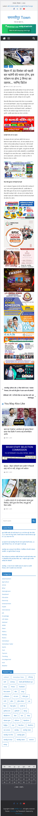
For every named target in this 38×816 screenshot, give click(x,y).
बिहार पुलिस (13, 706)
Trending (5, 656)
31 (29, 782)
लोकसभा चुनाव (7, 720)
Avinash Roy (18, 86)
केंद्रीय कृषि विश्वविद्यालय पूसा (26, 682)
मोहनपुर (25, 711)
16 (24, 776)
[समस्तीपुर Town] (4, 38)
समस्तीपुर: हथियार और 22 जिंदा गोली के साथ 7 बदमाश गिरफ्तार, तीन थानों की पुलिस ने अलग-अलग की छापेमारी (18, 389)
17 (29, 776)
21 (14, 779)
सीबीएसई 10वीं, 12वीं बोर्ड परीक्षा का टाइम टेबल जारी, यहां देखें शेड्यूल (18, 396)
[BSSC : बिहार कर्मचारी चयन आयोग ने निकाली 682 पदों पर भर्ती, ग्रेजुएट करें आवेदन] (19, 446)
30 (24, 782)
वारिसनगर (17, 720)
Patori (4, 628)
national (6, 677)
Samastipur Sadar (7, 644)
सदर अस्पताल (7, 730)
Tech (3, 650)
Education (5, 597)
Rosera (4, 638)
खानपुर (5, 687)
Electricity (5, 600)
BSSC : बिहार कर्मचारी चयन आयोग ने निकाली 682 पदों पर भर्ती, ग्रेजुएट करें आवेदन (19, 467)
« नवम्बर (16, 787)
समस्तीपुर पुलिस (21, 735)
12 (4, 776)
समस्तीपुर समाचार (21, 740)
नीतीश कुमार (25, 696)
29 (19, 782)
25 (34, 779)
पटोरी (5, 701)
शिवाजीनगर (30, 725)
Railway (4, 635)
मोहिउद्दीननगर (7, 716)
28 (14, 782)
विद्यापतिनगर (26, 720)
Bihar (6, 66)
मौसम (15, 716)
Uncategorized (6, 659)
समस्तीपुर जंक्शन (27, 730)
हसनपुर (5, 744)
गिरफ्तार (13, 687)
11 (34, 773)
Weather (4, 666)
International (6, 610)
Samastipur (5, 641)
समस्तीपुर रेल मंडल (8, 740)
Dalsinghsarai (6, 591)
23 (24, 779)
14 (14, 776)
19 (4, 779)
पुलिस (11, 701)
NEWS (11, 66)
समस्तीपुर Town (19, 17)
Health (4, 607)
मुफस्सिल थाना (7, 711)
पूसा (29, 701)
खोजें (33, 521)
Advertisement (6, 579)
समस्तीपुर (16, 730)
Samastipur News (18, 677)
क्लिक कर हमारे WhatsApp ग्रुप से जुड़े (19, 30)
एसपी (5, 682)
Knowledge (5, 616)
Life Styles (5, 619)
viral (3, 662)
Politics (4, 631)
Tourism (4, 653)
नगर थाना (16, 696)
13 (9, 776)
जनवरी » (21, 787)
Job (3, 613)
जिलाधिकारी (22, 687)
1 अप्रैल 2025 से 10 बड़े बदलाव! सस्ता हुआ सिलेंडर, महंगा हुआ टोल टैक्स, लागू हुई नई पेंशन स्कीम (18, 502)
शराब (13, 725)
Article (4, 585)
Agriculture (5, 582)
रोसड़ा (28, 716)
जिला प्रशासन (7, 691)
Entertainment (6, 603)
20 (9, 779)
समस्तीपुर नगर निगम (8, 735)
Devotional (5, 594)
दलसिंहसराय (6, 696)
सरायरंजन (31, 740)
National (4, 622)
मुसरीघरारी (17, 711)
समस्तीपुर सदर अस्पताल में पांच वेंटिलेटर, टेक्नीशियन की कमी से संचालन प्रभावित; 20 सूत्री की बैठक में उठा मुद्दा (20, 7)
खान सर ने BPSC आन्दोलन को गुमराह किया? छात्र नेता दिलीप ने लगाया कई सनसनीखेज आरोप (18, 431)
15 (19, 776)
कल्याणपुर (12, 682)
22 (19, 779)
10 (29, 773)
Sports (4, 647)
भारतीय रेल (22, 706)
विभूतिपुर (5, 725)
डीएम (15, 691)
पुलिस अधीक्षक (20, 701)
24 (29, 779)
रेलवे (22, 716)
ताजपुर (22, 691)
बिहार (5, 706)
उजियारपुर (30, 677)
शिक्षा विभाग (21, 725)
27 (9, 782)
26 (4, 782)
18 (34, 776)
